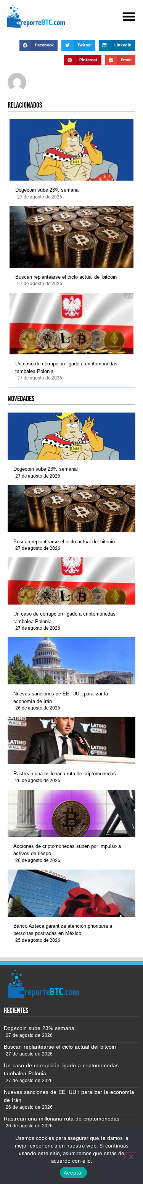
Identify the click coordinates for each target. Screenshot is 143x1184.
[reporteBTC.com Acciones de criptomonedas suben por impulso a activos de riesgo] (71, 813)
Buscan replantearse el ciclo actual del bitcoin (66, 277)
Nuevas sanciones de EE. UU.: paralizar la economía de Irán (60, 697)
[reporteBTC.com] (35, 16)
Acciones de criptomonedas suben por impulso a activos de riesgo (67, 850)
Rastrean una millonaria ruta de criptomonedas (64, 773)
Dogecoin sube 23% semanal (47, 190)
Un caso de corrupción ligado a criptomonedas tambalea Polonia (66, 367)
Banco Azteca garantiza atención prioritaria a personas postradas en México (62, 929)
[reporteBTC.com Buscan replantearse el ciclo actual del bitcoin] (71, 237)
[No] (130, 1155)
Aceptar (73, 1173)
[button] (129, 16)
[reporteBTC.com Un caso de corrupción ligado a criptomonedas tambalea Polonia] (71, 323)
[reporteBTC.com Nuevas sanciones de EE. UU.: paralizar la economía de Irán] (71, 660)
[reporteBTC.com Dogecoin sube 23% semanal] (71, 150)
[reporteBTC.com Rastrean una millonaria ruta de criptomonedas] (71, 740)
